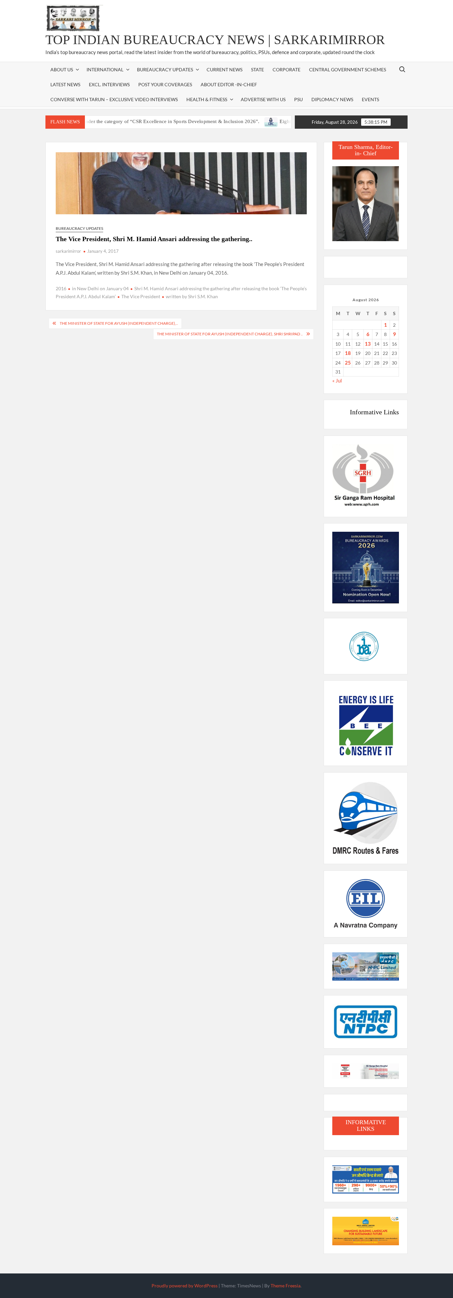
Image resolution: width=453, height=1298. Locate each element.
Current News (224, 69)
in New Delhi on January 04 (100, 288)
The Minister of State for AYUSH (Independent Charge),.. (119, 323)
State (257, 69)
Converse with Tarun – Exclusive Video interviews (114, 99)
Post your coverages (165, 84)
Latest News (65, 84)
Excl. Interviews (109, 84)
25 (348, 363)
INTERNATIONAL (105, 69)
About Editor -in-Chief (229, 84)
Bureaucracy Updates (165, 69)
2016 (61, 288)
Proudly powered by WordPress (185, 1285)
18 (348, 353)
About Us (61, 69)
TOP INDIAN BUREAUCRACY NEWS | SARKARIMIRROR (215, 39)
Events (370, 99)
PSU (298, 99)
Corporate (286, 69)
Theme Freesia (285, 1285)
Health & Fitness (206, 99)
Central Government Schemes (347, 69)
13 (368, 344)
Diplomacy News (332, 99)
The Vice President (140, 296)
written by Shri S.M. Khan (192, 296)
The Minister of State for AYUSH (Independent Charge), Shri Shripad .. (230, 333)
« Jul (337, 380)
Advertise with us (263, 99)
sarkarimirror (68, 251)
